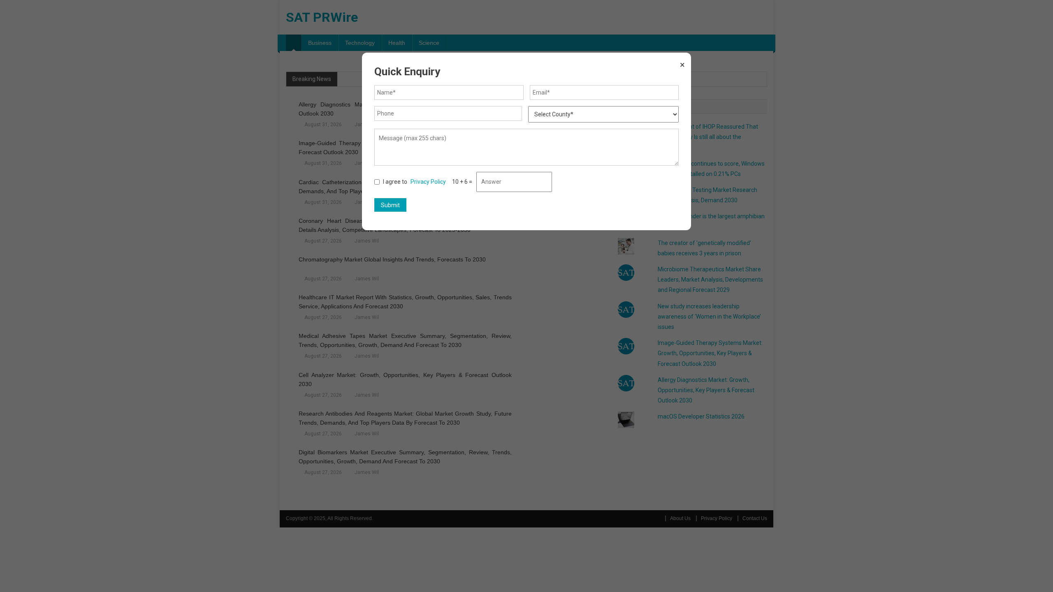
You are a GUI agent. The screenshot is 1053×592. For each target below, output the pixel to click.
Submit (390, 205)
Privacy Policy (428, 181)
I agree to (414, 181)
